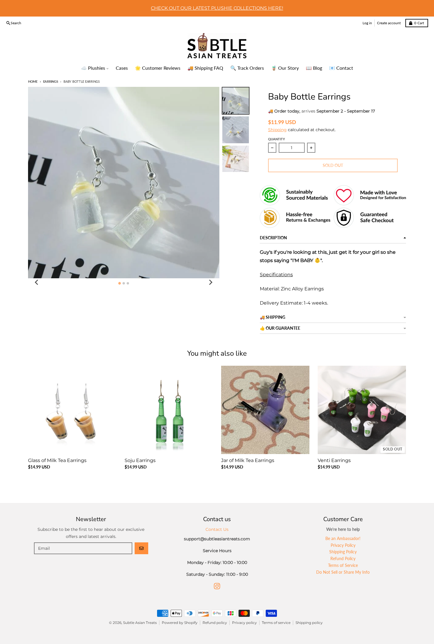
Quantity (276, 139)
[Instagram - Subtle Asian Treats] (217, 586)
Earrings (50, 81)
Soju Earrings (140, 460)
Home (32, 81)
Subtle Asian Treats (140, 622)
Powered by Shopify (180, 622)
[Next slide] (210, 282)
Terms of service (276, 622)
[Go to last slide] (37, 282)
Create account (389, 23)
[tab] (119, 283)
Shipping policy (309, 622)
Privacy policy (244, 622)
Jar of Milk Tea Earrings (247, 460)
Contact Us (217, 529)
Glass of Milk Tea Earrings (57, 460)
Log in (367, 23)
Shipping (277, 129)
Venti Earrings (334, 460)
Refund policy (215, 622)
